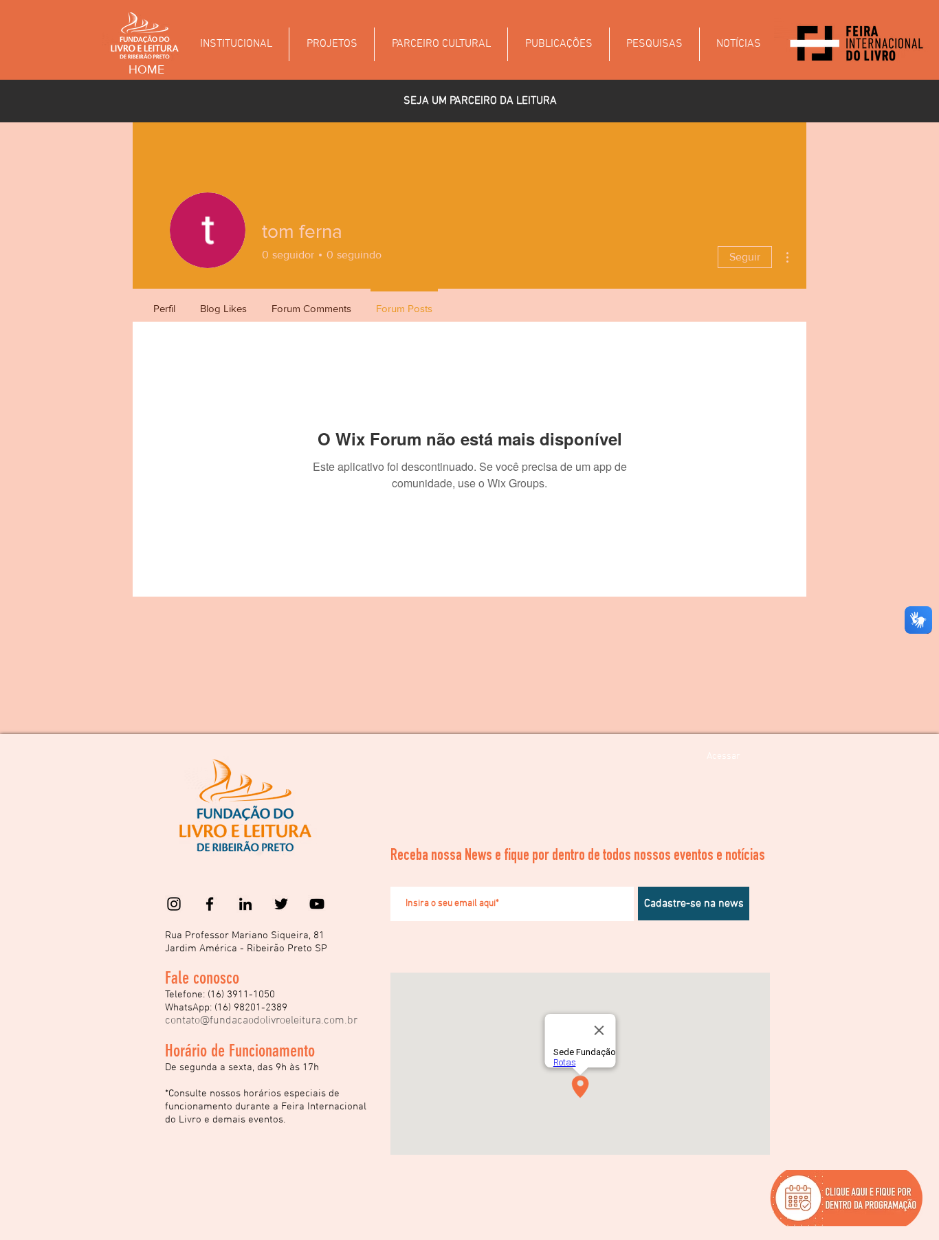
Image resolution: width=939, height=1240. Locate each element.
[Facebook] (210, 904)
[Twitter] (281, 904)
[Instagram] (174, 904)
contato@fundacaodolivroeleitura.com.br (261, 1021)
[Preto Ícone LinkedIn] (245, 904)
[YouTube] (317, 904)
